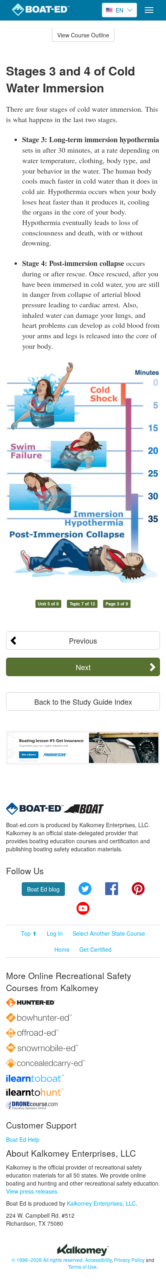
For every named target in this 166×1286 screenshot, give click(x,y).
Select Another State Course (109, 933)
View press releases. (32, 1191)
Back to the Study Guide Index (83, 701)
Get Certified (95, 949)
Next (83, 667)
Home (62, 949)
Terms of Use (82, 1266)
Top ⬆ (29, 933)
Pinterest (138, 888)
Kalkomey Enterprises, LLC (101, 1203)
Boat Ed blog (43, 889)
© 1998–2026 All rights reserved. (48, 1259)
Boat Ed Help (22, 1139)
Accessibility (98, 1259)
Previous (83, 640)
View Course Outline (83, 35)
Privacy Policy (129, 1259)
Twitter (85, 888)
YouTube (83, 908)
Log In (55, 933)
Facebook (111, 888)
